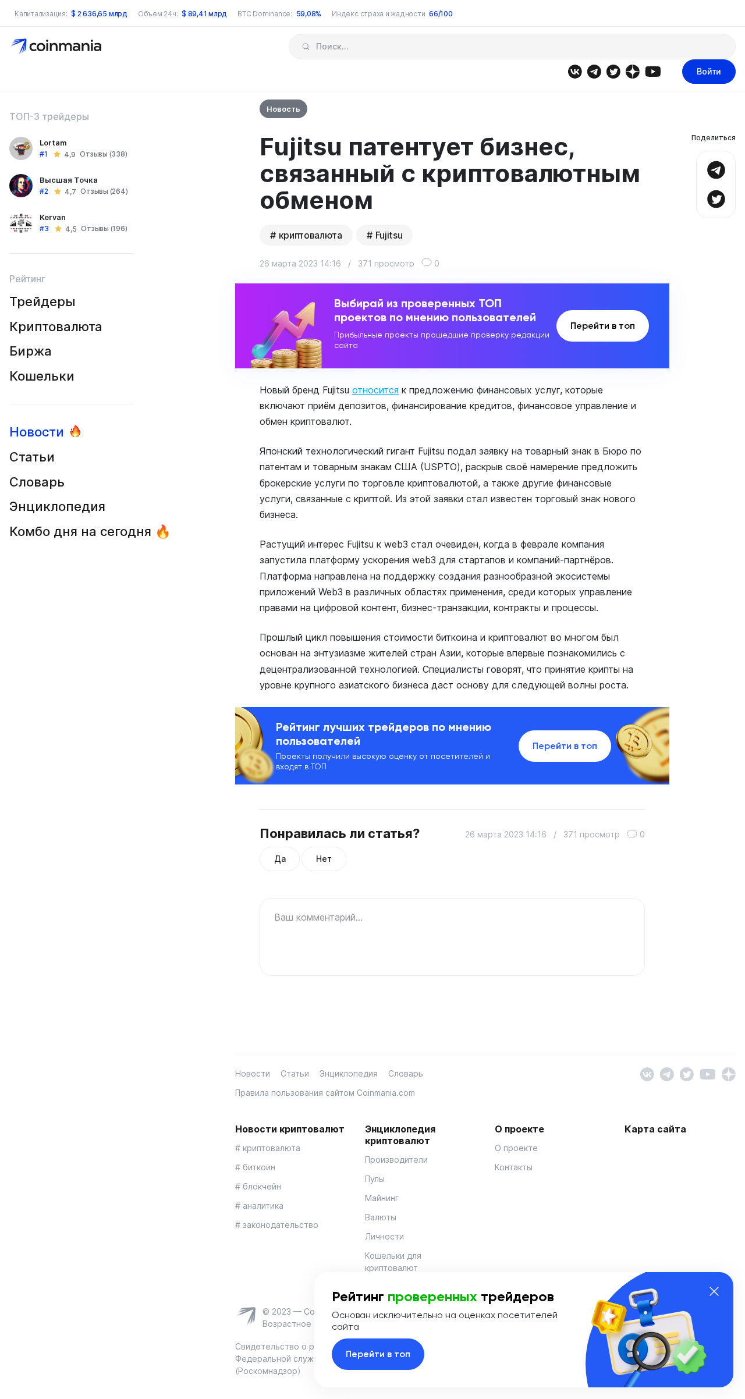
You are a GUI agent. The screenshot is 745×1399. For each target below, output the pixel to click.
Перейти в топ (602, 325)
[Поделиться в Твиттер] (716, 198)
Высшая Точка (69, 179)
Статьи (32, 456)
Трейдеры (42, 301)
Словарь (37, 481)
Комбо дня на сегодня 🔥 (90, 531)
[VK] (574, 71)
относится (375, 390)
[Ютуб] (652, 71)
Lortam (53, 142)
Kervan (53, 217)
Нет (323, 859)
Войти (709, 71)
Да (279, 859)
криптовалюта (310, 235)
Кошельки (41, 376)
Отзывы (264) (103, 191)
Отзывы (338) (103, 154)
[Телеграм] (594, 71)
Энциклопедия (57, 506)
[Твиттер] (613, 71)
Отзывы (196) (104, 229)
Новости (36, 431)
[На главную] (57, 46)
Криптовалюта (55, 326)
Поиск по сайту (306, 46)
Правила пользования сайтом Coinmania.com (325, 1093)
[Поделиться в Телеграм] (716, 168)
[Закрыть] (714, 1291)
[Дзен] (632, 71)
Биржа (30, 350)
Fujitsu (389, 235)
